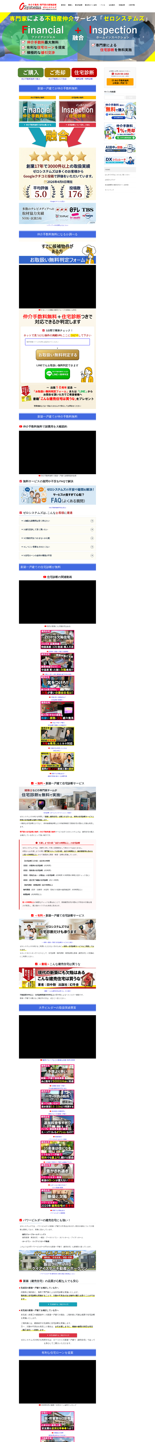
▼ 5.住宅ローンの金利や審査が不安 (57, 555)
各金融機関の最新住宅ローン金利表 (117, 187)
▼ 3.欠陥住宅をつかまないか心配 (57, 538)
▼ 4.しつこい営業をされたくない (57, 547)
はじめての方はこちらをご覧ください (117, 177)
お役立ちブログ (110, 182)
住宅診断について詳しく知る (78, 125)
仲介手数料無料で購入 (30, 79)
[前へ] (22, 639)
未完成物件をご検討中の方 (59, 1073)
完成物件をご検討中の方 (59, 1042)
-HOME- (107, 172)
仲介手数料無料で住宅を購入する (38, 125)
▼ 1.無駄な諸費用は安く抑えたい (57, 521)
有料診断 (89, 79)
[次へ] (92, 639)
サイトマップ (109, 192)
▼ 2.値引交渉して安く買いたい (57, 529)
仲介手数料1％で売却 (57, 79)
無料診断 (79, 79)
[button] (11, 36)
